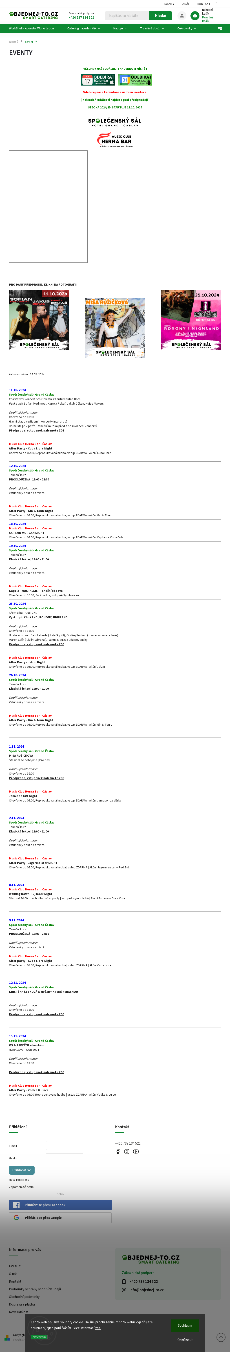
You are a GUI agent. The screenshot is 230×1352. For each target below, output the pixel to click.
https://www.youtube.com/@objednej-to (136, 1151)
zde (98, 1328)
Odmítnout (185, 1340)
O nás (186, 4)
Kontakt (203, 4)
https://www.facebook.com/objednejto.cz (118, 1151)
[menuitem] (35, 28)
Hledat (160, 16)
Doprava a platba (22, 1304)
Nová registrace (19, 1180)
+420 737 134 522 (128, 1143)
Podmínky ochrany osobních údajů (35, 1289)
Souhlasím (185, 1325)
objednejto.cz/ (127, 1151)
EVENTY (169, 4)
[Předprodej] (115, 328)
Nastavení (39, 1337)
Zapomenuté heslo (21, 1187)
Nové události (19, 1312)
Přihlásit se (21, 1170)
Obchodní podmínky (24, 1296)
